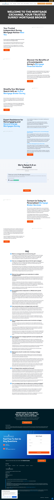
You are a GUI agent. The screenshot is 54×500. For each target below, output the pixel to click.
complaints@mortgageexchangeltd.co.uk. (30, 487)
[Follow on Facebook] (49, 1)
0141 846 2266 (7, 445)
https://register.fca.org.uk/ (26, 481)
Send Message (39, 452)
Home (11, 3)
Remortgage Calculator (27, 422)
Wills (22, 3)
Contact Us (6, 49)
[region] (9, 494)
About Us (31, 3)
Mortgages (14, 3)
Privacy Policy (46, 497)
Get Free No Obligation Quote (41, 3)
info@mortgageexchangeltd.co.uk (10, 449)
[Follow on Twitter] (51, 1)
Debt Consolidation (26, 3)
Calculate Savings (41, 460)
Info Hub (35, 3)
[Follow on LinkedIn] (52, 1)
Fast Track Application (48, 3)
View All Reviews (27, 190)
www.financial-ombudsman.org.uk (34, 490)
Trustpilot (27, 9)
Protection (18, 3)
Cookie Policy (42, 497)
